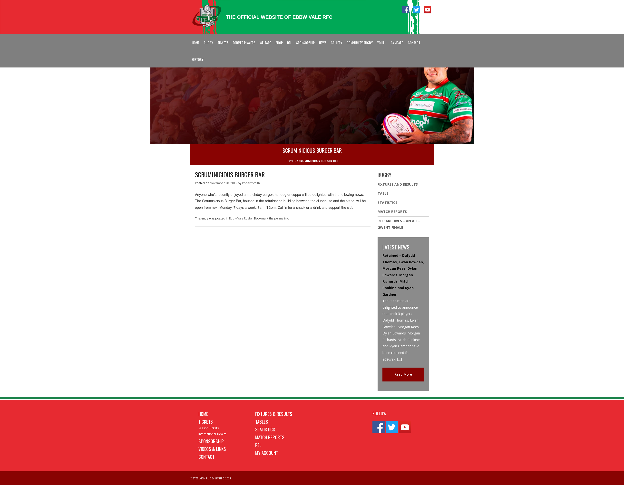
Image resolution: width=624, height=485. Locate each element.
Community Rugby (360, 42)
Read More (403, 374)
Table (383, 193)
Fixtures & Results (273, 414)
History (197, 59)
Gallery (336, 42)
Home (195, 42)
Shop (279, 42)
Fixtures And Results (398, 184)
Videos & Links (212, 449)
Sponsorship (305, 42)
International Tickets (212, 434)
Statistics (387, 202)
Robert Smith (251, 183)
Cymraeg (397, 42)
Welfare (265, 42)
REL (289, 42)
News (322, 42)
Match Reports (392, 211)
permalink (281, 218)
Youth (381, 42)
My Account (266, 453)
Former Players (244, 42)
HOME (290, 161)
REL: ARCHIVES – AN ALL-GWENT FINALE (399, 224)
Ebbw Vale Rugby (241, 218)
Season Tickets (208, 428)
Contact (414, 42)
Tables (261, 421)
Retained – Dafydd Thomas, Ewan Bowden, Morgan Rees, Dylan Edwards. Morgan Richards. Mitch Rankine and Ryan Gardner (403, 275)
